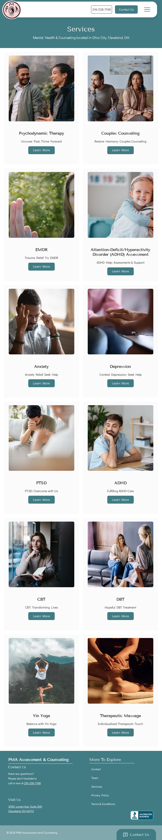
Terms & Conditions (103, 804)
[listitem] (41, 108)
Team (94, 778)
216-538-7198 (32, 783)
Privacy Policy (100, 795)
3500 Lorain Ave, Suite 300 (25, 806)
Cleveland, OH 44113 (21, 811)
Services (96, 786)
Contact (96, 769)
